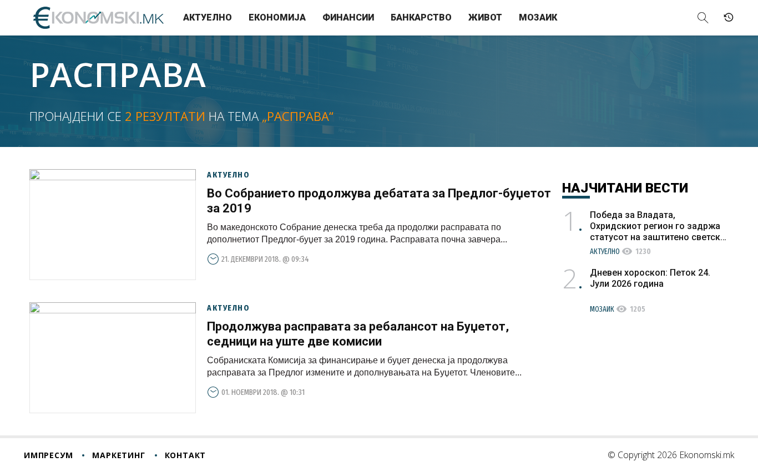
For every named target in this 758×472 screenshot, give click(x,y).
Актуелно (207, 17)
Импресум (48, 455)
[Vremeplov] (728, 17)
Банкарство (421, 17)
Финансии (348, 17)
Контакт (185, 455)
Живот (485, 17)
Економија (277, 17)
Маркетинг (118, 455)
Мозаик (538, 17)
